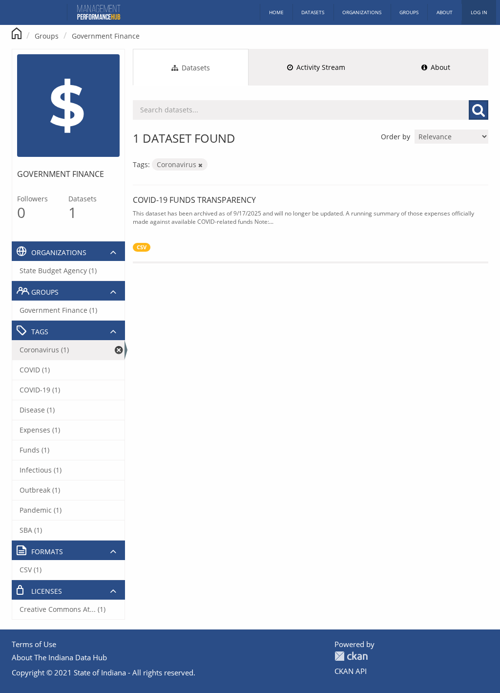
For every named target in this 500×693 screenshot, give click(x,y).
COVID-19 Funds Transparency (194, 200)
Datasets (312, 12)
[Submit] (478, 110)
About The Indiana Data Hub (59, 657)
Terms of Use (34, 644)
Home (276, 12)
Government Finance (106, 36)
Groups (408, 12)
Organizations (361, 12)
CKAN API (350, 671)
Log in (479, 12)
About (445, 12)
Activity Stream (319, 67)
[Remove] (200, 165)
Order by (395, 136)
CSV (141, 247)
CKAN (351, 656)
